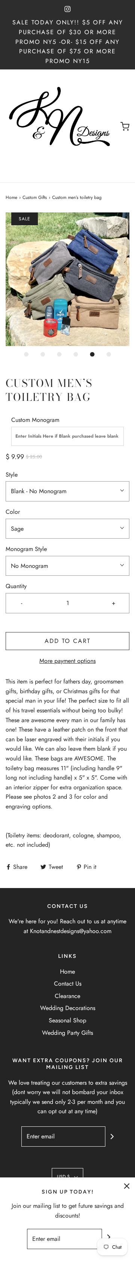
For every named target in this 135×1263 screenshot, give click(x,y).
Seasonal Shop (67, 1020)
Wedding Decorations (67, 1008)
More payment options (67, 660)
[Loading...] (67, 279)
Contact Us (67, 983)
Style (12, 474)
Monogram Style (26, 549)
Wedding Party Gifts (67, 1032)
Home (11, 197)
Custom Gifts (34, 197)
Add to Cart (67, 641)
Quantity (16, 586)
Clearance (67, 996)
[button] (67, 279)
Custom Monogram (35, 419)
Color (13, 511)
